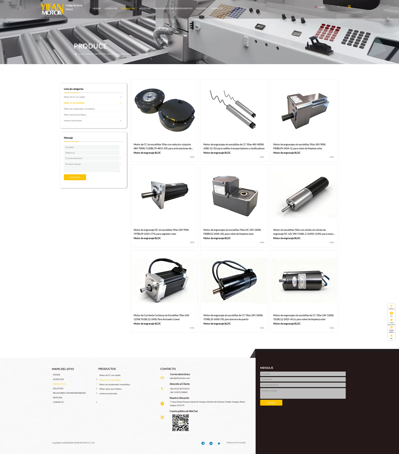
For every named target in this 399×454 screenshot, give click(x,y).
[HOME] (52, 9)
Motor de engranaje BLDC (137, 54)
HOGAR (90, 54)
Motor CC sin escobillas (116, 54)
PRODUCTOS (100, 54)
